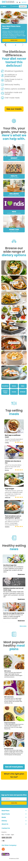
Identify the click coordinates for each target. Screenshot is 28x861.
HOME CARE (14, 230)
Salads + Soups (5, 391)
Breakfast (5, 386)
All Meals (22, 392)
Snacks (14, 392)
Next (22, 45)
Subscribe (14, 803)
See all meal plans (14, 767)
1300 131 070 (7, 837)
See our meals (14, 108)
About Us (5, 824)
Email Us (4, 832)
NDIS (14, 212)
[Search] (17, 2)
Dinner (14, 386)
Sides (22, 386)
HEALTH (14, 176)
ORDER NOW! (14, 40)
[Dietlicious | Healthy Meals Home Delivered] (8, 3)
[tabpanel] (14, 27)
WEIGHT (14, 159)
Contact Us (6, 828)
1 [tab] (12, 45)
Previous (5, 45)
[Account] (19, 2)
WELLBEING (14, 194)
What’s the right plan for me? (14, 775)
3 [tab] (15, 45)
